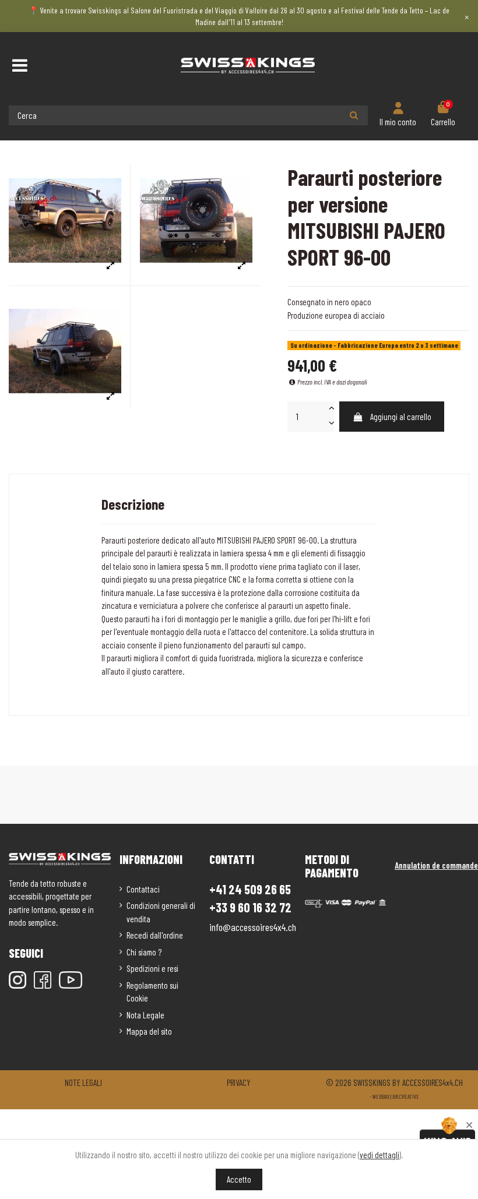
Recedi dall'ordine (154, 935)
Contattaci (143, 889)
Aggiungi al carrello (400, 416)
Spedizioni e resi (152, 968)
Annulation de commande (436, 865)
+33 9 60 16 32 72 (250, 907)
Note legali (83, 1082)
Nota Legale (145, 1015)
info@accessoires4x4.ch (252, 927)
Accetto (239, 1179)
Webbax (380, 1096)
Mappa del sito (149, 1031)
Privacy (239, 1082)
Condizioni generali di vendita (160, 912)
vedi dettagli (379, 1154)
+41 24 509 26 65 (250, 889)
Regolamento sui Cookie (152, 992)
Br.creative (405, 1096)
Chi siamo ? (143, 952)
